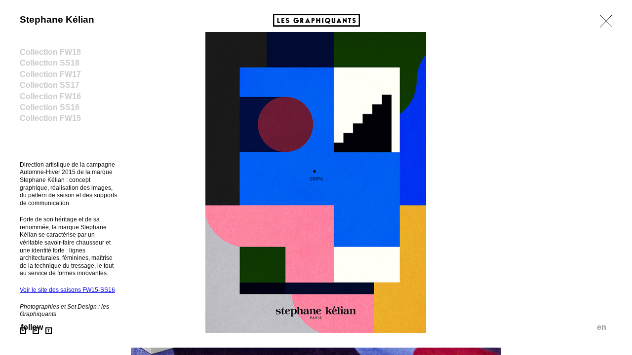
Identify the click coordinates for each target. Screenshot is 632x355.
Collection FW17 (50, 74)
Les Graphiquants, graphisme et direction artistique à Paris (316, 20)
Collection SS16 (49, 107)
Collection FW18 (50, 52)
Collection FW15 (50, 118)
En (601, 327)
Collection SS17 (49, 85)
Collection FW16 (50, 96)
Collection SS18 (49, 63)
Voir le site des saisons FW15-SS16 (67, 289)
